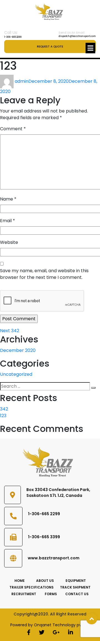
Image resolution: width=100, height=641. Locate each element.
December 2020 (18, 350)
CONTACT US (77, 594)
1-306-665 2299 (12, 37)
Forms (51, 594)
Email (7, 220)
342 (4, 409)
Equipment (76, 580)
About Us (45, 580)
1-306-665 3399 (44, 537)
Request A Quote (50, 46)
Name (8, 199)
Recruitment (23, 594)
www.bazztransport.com (53, 558)
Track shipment (75, 587)
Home (19, 580)
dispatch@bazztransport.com (77, 34)
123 (3, 415)
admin (21, 81)
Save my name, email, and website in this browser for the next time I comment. (44, 274)
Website (9, 242)
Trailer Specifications (31, 587)
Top (91, 618)
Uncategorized (16, 374)
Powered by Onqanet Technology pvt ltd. (50, 625)
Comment (13, 129)
